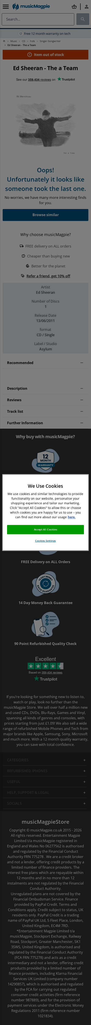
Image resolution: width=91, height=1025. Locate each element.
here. (72, 517)
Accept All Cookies (45, 529)
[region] (45, 512)
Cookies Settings (45, 541)
